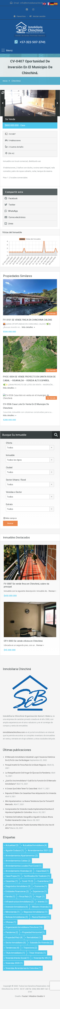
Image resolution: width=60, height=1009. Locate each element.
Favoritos (21, 16)
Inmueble (10, 455)
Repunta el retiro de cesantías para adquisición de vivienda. (31, 793)
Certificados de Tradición (37, 876)
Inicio (5, 80)
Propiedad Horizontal (33, 932)
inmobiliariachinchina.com (14, 732)
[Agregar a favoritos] (7, 94)
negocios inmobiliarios (35, 912)
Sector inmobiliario (16, 942)
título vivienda (37, 953)
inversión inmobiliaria (17, 907)
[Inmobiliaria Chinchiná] (30, 28)
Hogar (40, 896)
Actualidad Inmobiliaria (35, 845)
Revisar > (52, 591)
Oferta (9, 443)
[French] (48, 3)
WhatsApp (13, 211)
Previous (2, 103)
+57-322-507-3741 (32, 42)
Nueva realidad (41, 917)
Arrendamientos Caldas (18, 861)
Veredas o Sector (14, 492)
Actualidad (12, 845)
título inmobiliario (15, 953)
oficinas (11, 922)
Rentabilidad (34, 937)
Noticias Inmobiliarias (17, 917)
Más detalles (28, 327)
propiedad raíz (14, 937)
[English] (44, 3)
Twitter (12, 205)
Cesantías (12, 881)
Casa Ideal (42, 871)
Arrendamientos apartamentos (22, 855)
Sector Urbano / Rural (16, 480)
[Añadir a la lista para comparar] (3, 93)
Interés (42, 901)
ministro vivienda (41, 907)
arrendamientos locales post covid (23, 866)
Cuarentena (44, 881)
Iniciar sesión (38, 16)
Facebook (13, 198)
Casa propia (13, 876)
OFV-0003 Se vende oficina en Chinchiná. (23, 641)
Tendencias (12, 948)
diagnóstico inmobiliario (18, 886)
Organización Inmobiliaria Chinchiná (24, 927)
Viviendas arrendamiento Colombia (23, 968)
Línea (10, 223)
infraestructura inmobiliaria (20, 901)
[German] (52, 3)
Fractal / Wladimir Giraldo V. (33, 996)
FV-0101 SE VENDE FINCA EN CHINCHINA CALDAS (27, 319)
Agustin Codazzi (15, 850)
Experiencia (40, 891)
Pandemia (12, 932)
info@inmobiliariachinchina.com (35, 2)
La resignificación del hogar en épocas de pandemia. (28, 773)
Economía (41, 886)
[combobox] (30, 447)
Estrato (9, 504)
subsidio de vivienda (41, 942)
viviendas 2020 (14, 963)
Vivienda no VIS (42, 958)
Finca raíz (25, 896)
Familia (10, 896)
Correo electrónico (17, 217)
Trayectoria (30, 948)
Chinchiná (16, 80)
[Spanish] (56, 3)
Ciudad (9, 467)
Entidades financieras (17, 891)
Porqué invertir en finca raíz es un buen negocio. (26, 765)
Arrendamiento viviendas (19, 871)
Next (57, 103)
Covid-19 (27, 881)
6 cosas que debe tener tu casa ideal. (21, 788)
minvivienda (13, 912)
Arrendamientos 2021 (39, 850)
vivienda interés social (17, 958)
